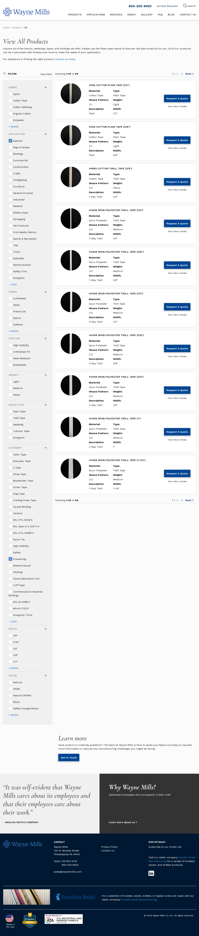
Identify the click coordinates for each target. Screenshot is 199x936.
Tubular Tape (20, 431)
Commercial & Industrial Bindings (25, 593)
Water (16, 305)
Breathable (19, 364)
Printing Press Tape (24, 500)
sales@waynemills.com (68, 871)
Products (75, 14)
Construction (20, 166)
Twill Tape (18, 418)
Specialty (18, 258)
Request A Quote (177, 98)
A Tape (16, 467)
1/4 (14, 648)
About (131, 14)
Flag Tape (18, 493)
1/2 (15, 661)
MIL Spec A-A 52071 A (25, 526)
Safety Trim (19, 271)
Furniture (18, 186)
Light (15, 381)
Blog (171, 14)
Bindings (17, 153)
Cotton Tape (19, 100)
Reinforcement (21, 264)
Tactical (17, 513)
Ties (15, 245)
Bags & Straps (21, 147)
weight (14, 374)
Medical (17, 206)
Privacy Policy (109, 846)
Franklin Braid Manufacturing (139, 899)
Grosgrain (18, 277)
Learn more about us (122, 822)
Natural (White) (21, 695)
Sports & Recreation (24, 238)
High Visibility (20, 345)
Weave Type (16, 404)
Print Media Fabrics (24, 232)
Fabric (13, 87)
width (13, 628)
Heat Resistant (21, 358)
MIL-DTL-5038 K (22, 519)
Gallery (147, 14)
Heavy (16, 394)
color (13, 675)
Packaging (18, 219)
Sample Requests (167, 6)
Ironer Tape (19, 487)
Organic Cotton (21, 113)
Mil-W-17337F (20, 608)
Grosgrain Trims (22, 615)
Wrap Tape (19, 474)
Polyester (18, 120)
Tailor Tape (19, 454)
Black (16, 701)
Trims (16, 251)
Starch (16, 318)
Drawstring (19, 559)
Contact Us (188, 14)
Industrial (18, 199)
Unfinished (19, 298)
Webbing (17, 424)
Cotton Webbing (22, 107)
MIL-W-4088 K (21, 601)
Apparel (17, 140)
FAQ (160, 14)
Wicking (17, 572)
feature (14, 338)
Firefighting (19, 179)
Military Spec (20, 212)
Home (6, 27)
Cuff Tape (18, 585)
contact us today (65, 59)
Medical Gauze (21, 565)
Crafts (16, 173)
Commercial (20, 160)
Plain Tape (18, 411)
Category (15, 447)
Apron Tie (18, 539)
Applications (96, 14)
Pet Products (20, 225)
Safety (16, 552)
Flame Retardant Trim (26, 578)
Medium (17, 388)
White (16, 688)
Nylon (16, 94)
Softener (17, 324)
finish (13, 291)
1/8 (15, 635)
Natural (17, 682)
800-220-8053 (140, 6)
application (17, 133)
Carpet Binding (21, 506)
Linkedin (151, 873)
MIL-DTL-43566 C (23, 532)
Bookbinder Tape (22, 480)
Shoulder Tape (21, 461)
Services (116, 14)
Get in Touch (69, 757)
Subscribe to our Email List (164, 846)
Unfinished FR (21, 351)
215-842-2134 (69, 861)
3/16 (15, 642)
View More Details (177, 106)
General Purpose (22, 193)
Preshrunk (19, 311)
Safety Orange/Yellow (25, 708)
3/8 (15, 655)
